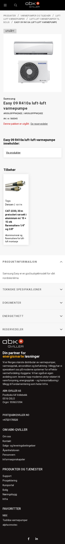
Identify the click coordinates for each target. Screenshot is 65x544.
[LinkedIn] (37, 539)
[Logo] (32, 5)
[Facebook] (29, 539)
